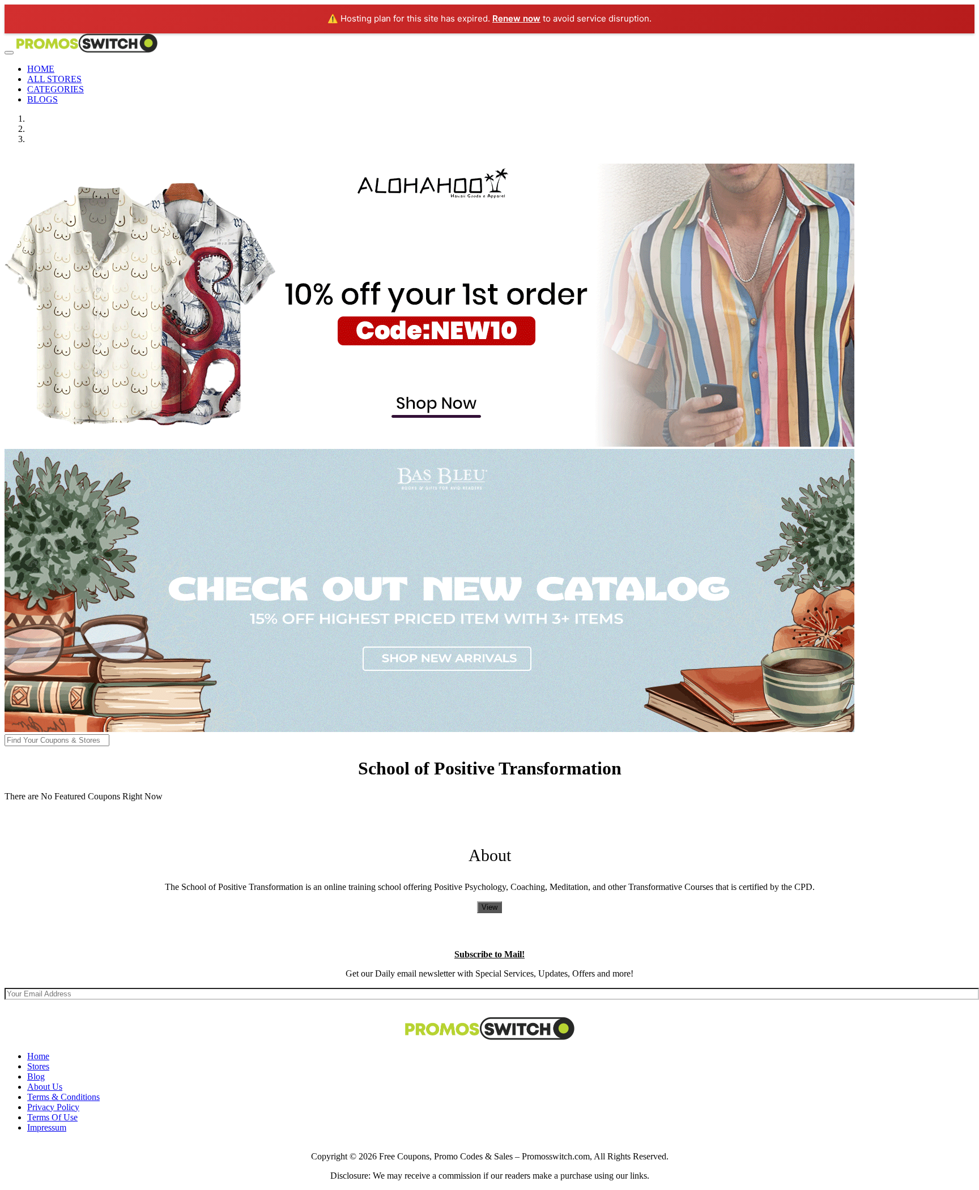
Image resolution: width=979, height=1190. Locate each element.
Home (38, 1056)
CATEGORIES (55, 89)
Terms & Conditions (63, 1097)
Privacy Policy (53, 1107)
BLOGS (42, 99)
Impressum (46, 1127)
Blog (36, 1076)
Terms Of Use (52, 1117)
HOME (40, 69)
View (489, 907)
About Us (44, 1086)
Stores (38, 1066)
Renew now (516, 18)
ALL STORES (54, 79)
